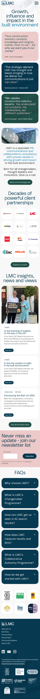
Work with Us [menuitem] (6, 629)
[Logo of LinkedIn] (3, 652)
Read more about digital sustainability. (13, 664)
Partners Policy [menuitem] (7, 635)
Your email (7, 452)
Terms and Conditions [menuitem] (9, 640)
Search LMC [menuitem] (6, 643)
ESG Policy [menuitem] (5, 632)
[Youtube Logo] (9, 652)
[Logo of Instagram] (14, 652)
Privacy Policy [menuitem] (6, 638)
